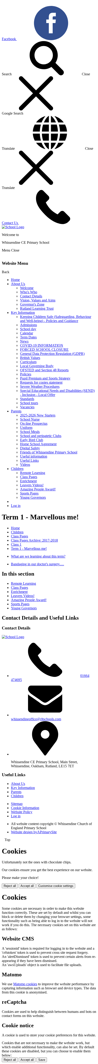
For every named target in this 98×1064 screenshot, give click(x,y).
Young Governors (33, 497)
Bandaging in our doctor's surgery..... (37, 564)
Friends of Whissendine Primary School (48, 452)
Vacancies (27, 407)
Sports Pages (29, 493)
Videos (25, 464)
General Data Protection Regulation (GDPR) (52, 354)
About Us (18, 284)
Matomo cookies (25, 984)
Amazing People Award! (38, 489)
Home (15, 280)
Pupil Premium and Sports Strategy (45, 378)
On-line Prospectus (33, 423)
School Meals (30, 432)
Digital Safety (30, 448)
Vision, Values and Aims (37, 300)
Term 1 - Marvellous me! (29, 548)
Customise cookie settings (55, 886)
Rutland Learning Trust (37, 308)
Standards (27, 399)
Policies (25, 374)
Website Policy (21, 812)
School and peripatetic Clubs (40, 436)
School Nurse (30, 419)
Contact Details (31, 296)
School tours (29, 403)
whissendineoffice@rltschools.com (36, 719)
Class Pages (28, 477)
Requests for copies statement (41, 382)
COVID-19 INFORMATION (41, 345)
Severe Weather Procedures (39, 386)
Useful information (33, 456)
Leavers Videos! (32, 485)
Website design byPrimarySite (34, 832)
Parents (16, 411)
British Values (30, 358)
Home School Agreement (38, 444)
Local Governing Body (37, 366)
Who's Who (28, 292)
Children (17, 469)
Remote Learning (32, 473)
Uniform (26, 428)
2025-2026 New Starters (37, 415)
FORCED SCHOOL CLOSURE (44, 349)
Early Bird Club (31, 440)
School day (28, 329)
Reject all (10, 886)
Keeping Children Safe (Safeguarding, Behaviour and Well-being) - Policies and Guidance (55, 319)
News (24, 341)
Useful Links (29, 460)
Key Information (23, 312)
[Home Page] (13, 227)
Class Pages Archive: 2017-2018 (34, 540)
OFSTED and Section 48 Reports (44, 370)
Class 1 (16, 544)
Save (41, 1059)
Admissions (28, 325)
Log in (16, 506)
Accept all (27, 886)
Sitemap (17, 804)
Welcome (27, 288)
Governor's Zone (32, 304)
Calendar (26, 333)
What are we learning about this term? (38, 556)
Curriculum (28, 362)
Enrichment (28, 481)
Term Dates (28, 337)
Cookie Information (25, 808)
